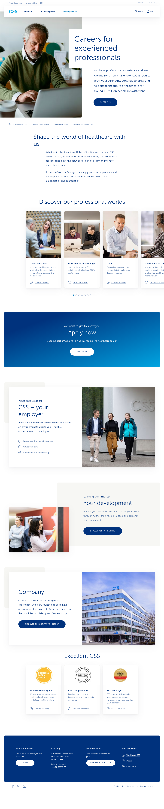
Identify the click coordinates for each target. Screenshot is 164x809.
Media (129, 761)
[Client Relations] (43, 249)
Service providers (31, 3)
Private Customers (15, 3)
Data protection (146, 786)
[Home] (10, 124)
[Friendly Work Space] (43, 689)
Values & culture (30, 447)
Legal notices (132, 786)
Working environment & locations (38, 441)
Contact (140, 3)
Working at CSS (133, 755)
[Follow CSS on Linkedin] (24, 786)
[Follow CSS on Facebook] (13, 786)
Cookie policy (119, 786)
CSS (41, 3)
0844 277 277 (57, 759)
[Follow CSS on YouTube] (18, 786)
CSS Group (131, 767)
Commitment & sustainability (36, 453)
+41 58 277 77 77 (58, 767)
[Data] (120, 249)
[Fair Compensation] (82, 689)
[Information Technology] (82, 249)
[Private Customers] (13, 11)
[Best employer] (120, 689)
